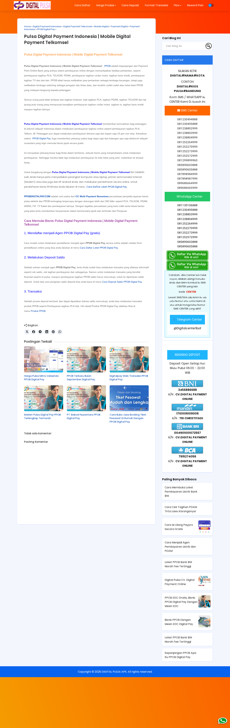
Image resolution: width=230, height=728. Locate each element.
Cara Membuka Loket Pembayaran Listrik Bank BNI (181, 492)
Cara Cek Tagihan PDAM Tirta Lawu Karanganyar (181, 509)
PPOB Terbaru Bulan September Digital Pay (81, 377)
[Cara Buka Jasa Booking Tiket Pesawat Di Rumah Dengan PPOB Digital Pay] (129, 398)
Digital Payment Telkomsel (77, 26)
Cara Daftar (82, 5)
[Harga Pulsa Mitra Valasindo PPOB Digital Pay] (43, 359)
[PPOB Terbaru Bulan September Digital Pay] (86, 359)
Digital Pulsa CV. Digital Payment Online (179, 582)
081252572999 (187, 237)
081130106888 (187, 205)
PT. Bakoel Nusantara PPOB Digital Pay (83, 416)
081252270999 (187, 228)
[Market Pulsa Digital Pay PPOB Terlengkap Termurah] (43, 398)
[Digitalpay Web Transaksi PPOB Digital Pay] (129, 359)
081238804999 (187, 219)
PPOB (107, 66)
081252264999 (187, 223)
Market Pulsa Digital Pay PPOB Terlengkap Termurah (42, 416)
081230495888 (187, 209)
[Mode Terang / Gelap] (211, 5)
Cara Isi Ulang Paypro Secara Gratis (179, 527)
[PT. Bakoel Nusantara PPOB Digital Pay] (86, 398)
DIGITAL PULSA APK (114, 672)
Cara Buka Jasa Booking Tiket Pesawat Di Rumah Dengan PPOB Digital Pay (128, 418)
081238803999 (187, 214)
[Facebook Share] (34, 332)
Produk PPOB (38, 311)
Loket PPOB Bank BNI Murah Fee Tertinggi (178, 564)
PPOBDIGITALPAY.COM (37, 196)
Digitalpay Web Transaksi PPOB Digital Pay (129, 377)
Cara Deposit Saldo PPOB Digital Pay (122, 281)
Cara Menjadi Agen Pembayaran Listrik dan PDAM (180, 547)
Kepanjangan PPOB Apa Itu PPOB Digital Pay (180, 655)
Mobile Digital (101, 26)
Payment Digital (119, 26)
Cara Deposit (130, 5)
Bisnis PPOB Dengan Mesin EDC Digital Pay (179, 622)
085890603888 (187, 242)
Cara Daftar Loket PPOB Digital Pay (106, 186)
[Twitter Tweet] (27, 332)
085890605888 (187, 246)
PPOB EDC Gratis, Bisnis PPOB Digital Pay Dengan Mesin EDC (181, 602)
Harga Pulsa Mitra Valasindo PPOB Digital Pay (41, 377)
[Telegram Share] (40, 332)
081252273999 (187, 232)
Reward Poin (195, 5)
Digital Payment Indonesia (47, 26)
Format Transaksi (156, 5)
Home (27, 26)
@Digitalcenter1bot (187, 328)
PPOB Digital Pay (46, 29)
